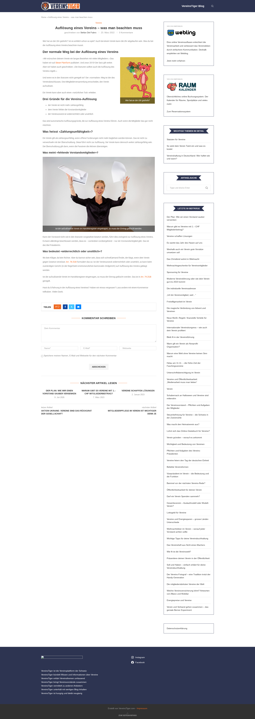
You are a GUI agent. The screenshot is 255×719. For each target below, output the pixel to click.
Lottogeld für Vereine (176, 512)
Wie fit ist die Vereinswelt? (179, 551)
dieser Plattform (63, 63)
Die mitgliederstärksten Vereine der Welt (185, 584)
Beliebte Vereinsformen (177, 467)
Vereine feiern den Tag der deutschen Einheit (188, 460)
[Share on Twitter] (71, 306)
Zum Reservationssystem (179, 111)
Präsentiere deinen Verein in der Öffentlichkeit (188, 558)
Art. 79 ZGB (146, 277)
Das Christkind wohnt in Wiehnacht (183, 259)
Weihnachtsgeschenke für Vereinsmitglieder (187, 265)
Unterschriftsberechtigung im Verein (183, 372)
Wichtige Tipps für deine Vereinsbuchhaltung (187, 538)
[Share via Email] (78, 306)
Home (43, 17)
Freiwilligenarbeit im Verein (179, 301)
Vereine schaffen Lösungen (138, 390)
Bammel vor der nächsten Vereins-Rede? (186, 483)
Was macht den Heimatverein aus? (183, 424)
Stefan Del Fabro (88, 32)
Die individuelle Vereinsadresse (181, 288)
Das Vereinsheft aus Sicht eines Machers (186, 545)
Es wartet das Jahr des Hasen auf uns (184, 243)
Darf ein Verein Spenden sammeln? (183, 496)
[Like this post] (58, 306)
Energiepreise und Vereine (179, 600)
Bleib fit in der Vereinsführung (180, 337)
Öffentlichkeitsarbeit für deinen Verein (184, 490)
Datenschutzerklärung (177, 628)
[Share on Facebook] (65, 306)
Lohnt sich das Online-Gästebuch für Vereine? (188, 431)
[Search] (212, 6)
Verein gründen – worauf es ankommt (184, 437)
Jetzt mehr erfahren (176, 61)
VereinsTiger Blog (193, 6)
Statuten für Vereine (176, 139)
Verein (170, 389)
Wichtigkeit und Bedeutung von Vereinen (186, 444)
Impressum (142, 708)
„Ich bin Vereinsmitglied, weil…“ (181, 295)
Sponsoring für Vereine (177, 272)
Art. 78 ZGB (71, 262)
